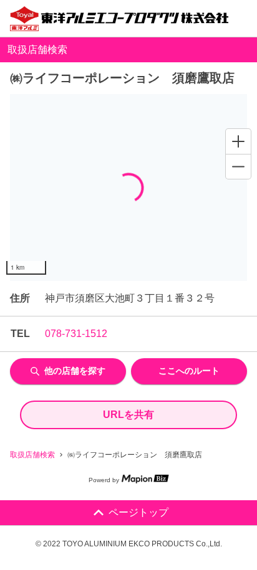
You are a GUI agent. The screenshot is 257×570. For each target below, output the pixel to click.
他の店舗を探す (74, 371)
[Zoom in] (238, 141)
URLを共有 (128, 414)
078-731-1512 (76, 333)
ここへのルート (189, 371)
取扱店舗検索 (32, 454)
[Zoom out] (238, 166)
